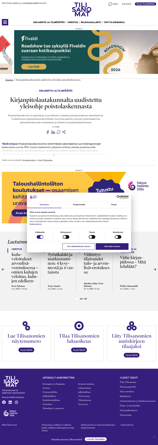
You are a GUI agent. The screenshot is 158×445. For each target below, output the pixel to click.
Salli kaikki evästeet (112, 246)
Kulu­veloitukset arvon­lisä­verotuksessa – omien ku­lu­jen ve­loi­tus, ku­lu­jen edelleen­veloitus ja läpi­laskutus (24, 272)
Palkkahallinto (91, 22)
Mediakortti (125, 396)
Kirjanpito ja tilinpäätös (49, 22)
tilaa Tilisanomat (45, 160)
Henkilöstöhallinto (51, 400)
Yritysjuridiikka (114, 22)
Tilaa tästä (26, 350)
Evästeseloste (36, 224)
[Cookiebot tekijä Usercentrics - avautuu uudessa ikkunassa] (118, 197)
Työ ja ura (83, 404)
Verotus (72, 22)
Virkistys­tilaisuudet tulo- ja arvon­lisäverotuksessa (97, 263)
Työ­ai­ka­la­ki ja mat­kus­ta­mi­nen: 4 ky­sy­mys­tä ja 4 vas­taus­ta (61, 263)
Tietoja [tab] (113, 205)
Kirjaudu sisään (28, 160)
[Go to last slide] (3, 269)
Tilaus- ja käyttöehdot (130, 406)
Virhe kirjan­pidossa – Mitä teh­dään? (133, 262)
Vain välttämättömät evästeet (78, 246)
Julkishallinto (84, 392)
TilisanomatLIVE (128, 387)
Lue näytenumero (96, 439)
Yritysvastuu (84, 396)
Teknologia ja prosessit (53, 408)
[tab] (77, 298)
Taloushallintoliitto (128, 410)
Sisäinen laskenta (86, 384)
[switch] (66, 237)
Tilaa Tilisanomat (145, 3)
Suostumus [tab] (44, 205)
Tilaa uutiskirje (127, 392)
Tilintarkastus (84, 400)
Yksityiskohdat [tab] (79, 205)
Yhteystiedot (126, 415)
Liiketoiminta (84, 388)
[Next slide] (154, 269)
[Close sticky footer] (154, 437)
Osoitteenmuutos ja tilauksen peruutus (138, 401)
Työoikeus (47, 404)
